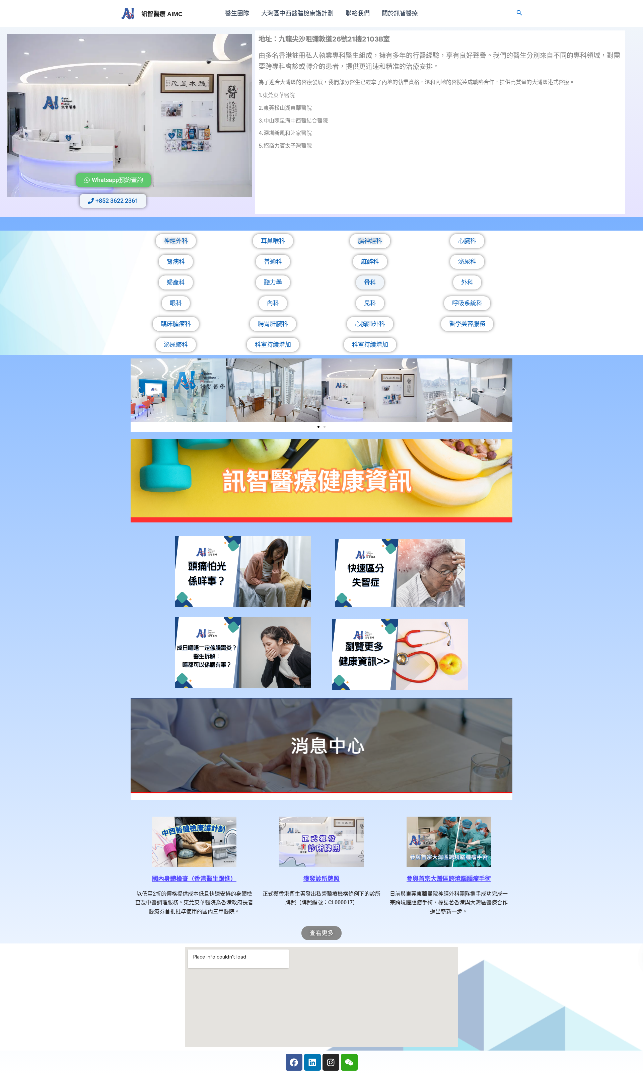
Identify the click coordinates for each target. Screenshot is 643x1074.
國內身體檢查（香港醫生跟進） (194, 879)
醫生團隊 (237, 13)
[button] (138, 390)
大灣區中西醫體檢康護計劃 (297, 13)
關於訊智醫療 (400, 13)
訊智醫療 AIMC (162, 14)
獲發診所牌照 (321, 879)
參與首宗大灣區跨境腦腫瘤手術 (449, 879)
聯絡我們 (358, 13)
